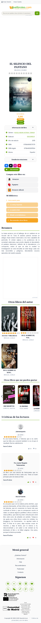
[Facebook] (8, 584)
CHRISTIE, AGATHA (9, 408)
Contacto (20, 572)
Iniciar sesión (7, 2)
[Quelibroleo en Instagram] (15, 165)
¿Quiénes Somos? (20, 555)
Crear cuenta (17, 2)
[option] (8, 397)
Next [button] (39, 396)
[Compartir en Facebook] (6, 165)
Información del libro (19, 127)
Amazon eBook (18, 190)
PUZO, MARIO (24, 408)
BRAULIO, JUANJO (20, 70)
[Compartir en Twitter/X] (11, 165)
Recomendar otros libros (18, 220)
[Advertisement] (20, 40)
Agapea (15, 185)
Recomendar (14, 169)
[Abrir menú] (37, 13)
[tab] (20, 128)
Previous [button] (2, 396)
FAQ (20, 562)
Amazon (15, 179)
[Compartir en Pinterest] (19, 165)
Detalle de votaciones (19, 159)
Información (20, 559)
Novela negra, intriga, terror (24, 132)
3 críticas (20, 123)
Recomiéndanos (20, 565)
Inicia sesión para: (14, 200)
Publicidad (20, 569)
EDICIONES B (31, 136)
